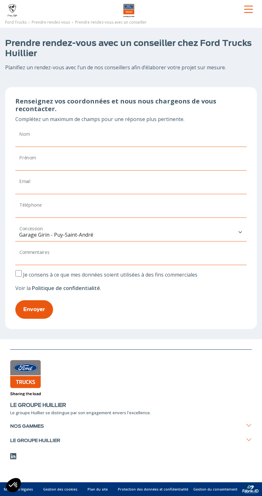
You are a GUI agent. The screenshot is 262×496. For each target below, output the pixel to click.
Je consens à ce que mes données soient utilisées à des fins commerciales (110, 274)
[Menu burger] (213, 9)
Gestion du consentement (215, 489)
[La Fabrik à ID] (250, 489)
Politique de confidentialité (66, 288)
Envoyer (34, 309)
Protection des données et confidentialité (153, 489)
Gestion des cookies (60, 489)
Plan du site (98, 489)
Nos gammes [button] (27, 426)
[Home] (46, 9)
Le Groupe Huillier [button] (35, 440)
